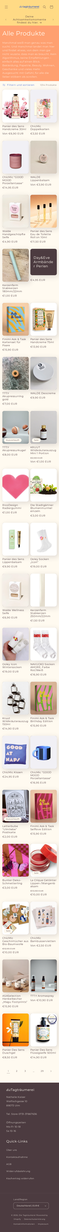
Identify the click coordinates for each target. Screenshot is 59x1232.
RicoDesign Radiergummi (11, 507)
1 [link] (8, 1071)
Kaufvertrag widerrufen (20, 1178)
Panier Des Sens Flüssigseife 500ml (43, 1051)
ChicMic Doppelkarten (39, 128)
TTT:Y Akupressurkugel (14, 449)
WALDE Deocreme (43, 393)
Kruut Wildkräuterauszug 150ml (15, 721)
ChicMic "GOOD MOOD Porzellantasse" (12, 180)
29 (42, 1071)
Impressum (43, 1224)
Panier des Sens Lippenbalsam (13, 561)
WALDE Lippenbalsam (40, 179)
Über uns (11, 1150)
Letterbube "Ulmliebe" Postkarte (10, 829)
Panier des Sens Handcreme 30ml (14, 128)
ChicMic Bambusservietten (43, 939)
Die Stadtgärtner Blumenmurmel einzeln (41, 508)
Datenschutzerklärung (34, 1219)
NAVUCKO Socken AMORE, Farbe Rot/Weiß (42, 667)
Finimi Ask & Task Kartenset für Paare (14, 342)
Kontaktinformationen (24, 1224)
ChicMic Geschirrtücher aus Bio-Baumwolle (15, 941)
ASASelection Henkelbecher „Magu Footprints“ (14, 998)
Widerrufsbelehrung (18, 1171)
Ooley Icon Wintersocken (12, 666)
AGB (9, 1164)
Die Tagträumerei (27, 1215)
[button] (6, 7)
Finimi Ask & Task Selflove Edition (42, 828)
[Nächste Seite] (50, 1071)
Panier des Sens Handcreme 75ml (42, 341)
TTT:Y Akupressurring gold (13, 396)
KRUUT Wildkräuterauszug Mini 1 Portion (43, 450)
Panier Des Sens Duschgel (13, 1051)
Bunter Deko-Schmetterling (12, 882)
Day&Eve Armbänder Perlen (43, 262)
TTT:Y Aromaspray (42, 995)
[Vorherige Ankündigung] (5, 19)
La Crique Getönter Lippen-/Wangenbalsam (43, 883)
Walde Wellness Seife (13, 612)
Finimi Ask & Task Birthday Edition (42, 720)
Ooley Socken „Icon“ (39, 561)
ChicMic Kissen (12, 772)
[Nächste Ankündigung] (53, 19)
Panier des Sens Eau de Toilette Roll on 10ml (41, 234)
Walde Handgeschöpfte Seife (13, 234)
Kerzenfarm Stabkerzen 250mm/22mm (40, 613)
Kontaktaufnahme (17, 1157)
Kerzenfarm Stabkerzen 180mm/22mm (12, 288)
